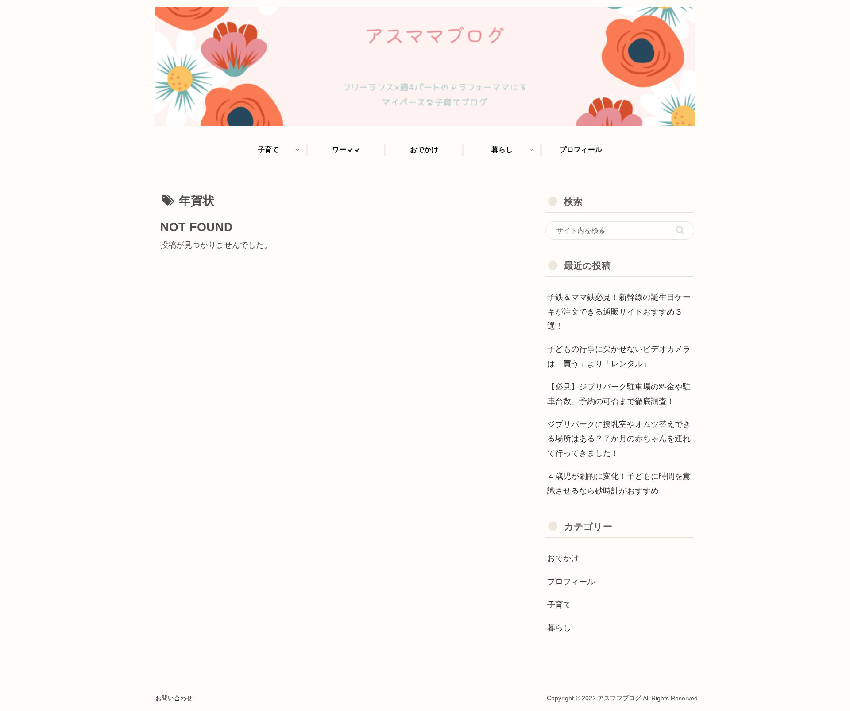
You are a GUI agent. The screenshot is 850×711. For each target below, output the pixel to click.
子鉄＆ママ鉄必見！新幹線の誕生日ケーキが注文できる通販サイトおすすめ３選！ (619, 311)
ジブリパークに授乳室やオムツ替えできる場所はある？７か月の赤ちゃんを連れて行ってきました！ (619, 439)
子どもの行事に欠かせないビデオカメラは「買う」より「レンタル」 (619, 356)
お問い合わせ (174, 698)
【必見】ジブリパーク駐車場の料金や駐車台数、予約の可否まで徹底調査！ (619, 393)
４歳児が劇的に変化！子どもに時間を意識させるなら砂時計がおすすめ (619, 483)
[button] (680, 230)
